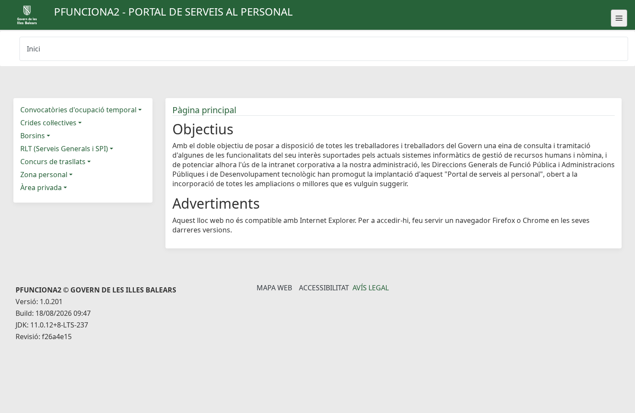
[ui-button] (619, 18)
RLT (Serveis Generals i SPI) (64, 148)
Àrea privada (41, 187)
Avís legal (370, 287)
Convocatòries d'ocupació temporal (78, 109)
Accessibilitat (324, 287)
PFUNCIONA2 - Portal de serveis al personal (173, 11)
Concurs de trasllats (53, 161)
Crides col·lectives (48, 122)
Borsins (32, 135)
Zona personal (43, 174)
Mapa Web (274, 287)
